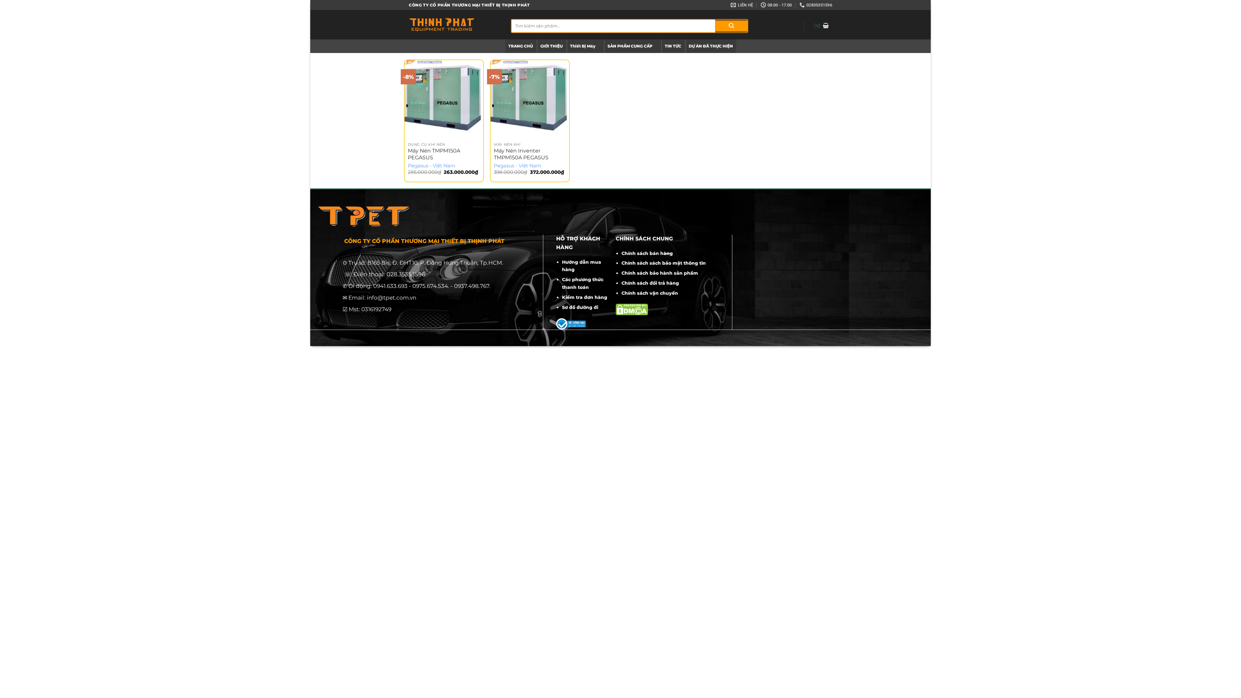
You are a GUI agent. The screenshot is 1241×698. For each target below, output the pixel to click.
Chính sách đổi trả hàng (650, 283)
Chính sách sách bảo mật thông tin (663, 263)
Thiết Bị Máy (582, 46)
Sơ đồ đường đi (580, 307)
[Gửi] (731, 26)
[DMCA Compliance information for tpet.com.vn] (632, 309)
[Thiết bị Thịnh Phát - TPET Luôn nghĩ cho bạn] (455, 24)
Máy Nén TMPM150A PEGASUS (434, 154)
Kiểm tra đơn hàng (584, 297)
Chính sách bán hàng (647, 253)
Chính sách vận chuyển (649, 293)
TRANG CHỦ (520, 46)
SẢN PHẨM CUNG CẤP (630, 46)
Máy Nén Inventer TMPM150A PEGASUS (521, 154)
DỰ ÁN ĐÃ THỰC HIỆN (711, 46)
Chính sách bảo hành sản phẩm (659, 273)
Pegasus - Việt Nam (431, 166)
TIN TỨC (673, 46)
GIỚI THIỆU (551, 46)
